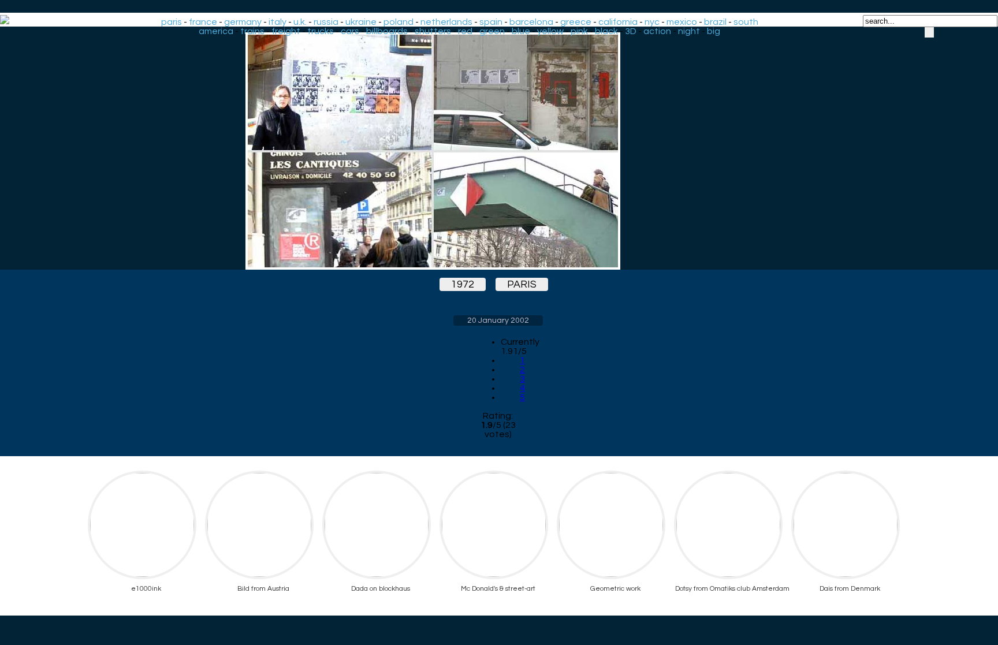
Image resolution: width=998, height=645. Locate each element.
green (492, 31)
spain (490, 22)
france (203, 22)
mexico (681, 22)
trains (252, 31)
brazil (715, 22)
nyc (652, 22)
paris (171, 22)
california (618, 22)
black (606, 31)
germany (243, 22)
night (689, 31)
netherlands (446, 22)
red (465, 31)
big (713, 31)
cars (350, 31)
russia (326, 22)
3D (630, 31)
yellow (550, 31)
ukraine (361, 22)
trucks (320, 31)
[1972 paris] (497, 151)
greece (575, 22)
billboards (387, 31)
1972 (462, 284)
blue (521, 31)
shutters (433, 31)
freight (285, 31)
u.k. (300, 22)
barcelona (531, 22)
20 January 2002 (498, 320)
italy (277, 22)
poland (398, 22)
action (657, 31)
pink (579, 31)
